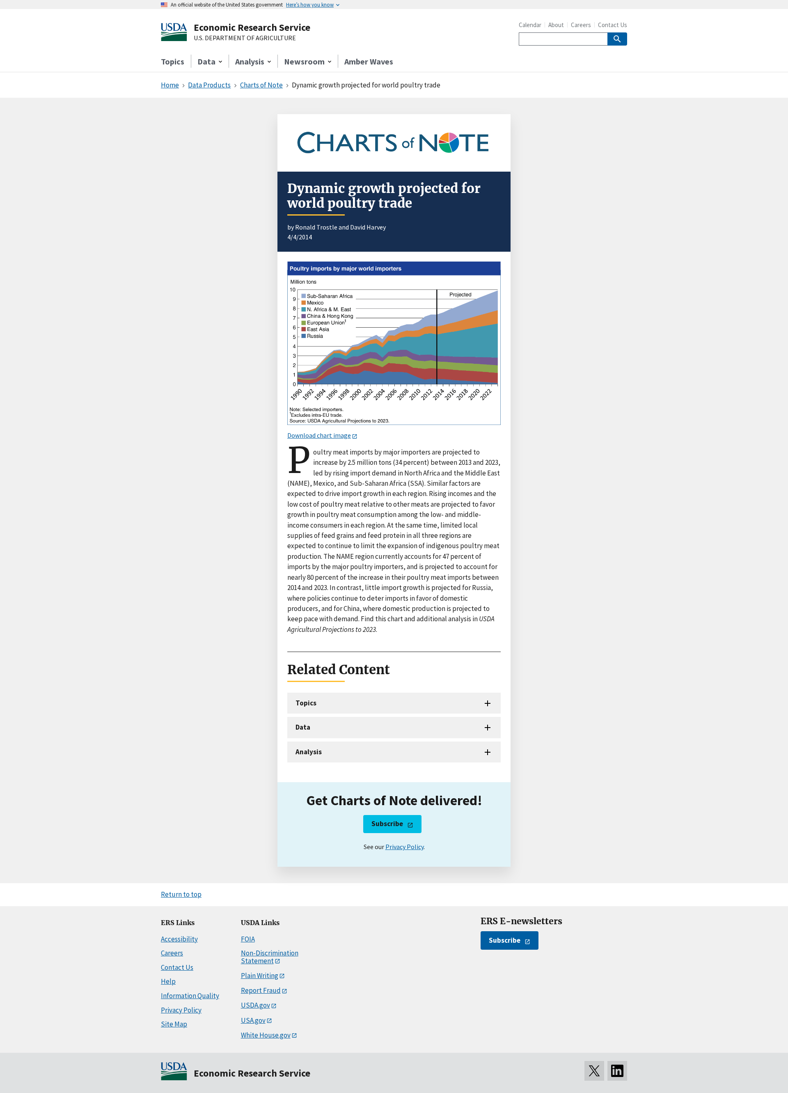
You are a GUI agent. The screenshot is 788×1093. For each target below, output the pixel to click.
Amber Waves (368, 61)
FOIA (248, 939)
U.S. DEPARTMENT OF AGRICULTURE (245, 38)
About (556, 25)
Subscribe (387, 823)
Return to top (181, 894)
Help (168, 981)
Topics (172, 61)
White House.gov (266, 1035)
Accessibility (179, 939)
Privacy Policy (404, 847)
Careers (581, 25)
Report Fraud (261, 990)
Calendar (530, 25)
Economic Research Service (252, 27)
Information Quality (190, 995)
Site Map (174, 1024)
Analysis (309, 751)
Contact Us (612, 25)
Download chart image (319, 435)
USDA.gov (255, 1005)
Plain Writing (259, 975)
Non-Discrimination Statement (269, 956)
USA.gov (253, 1020)
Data (303, 727)
